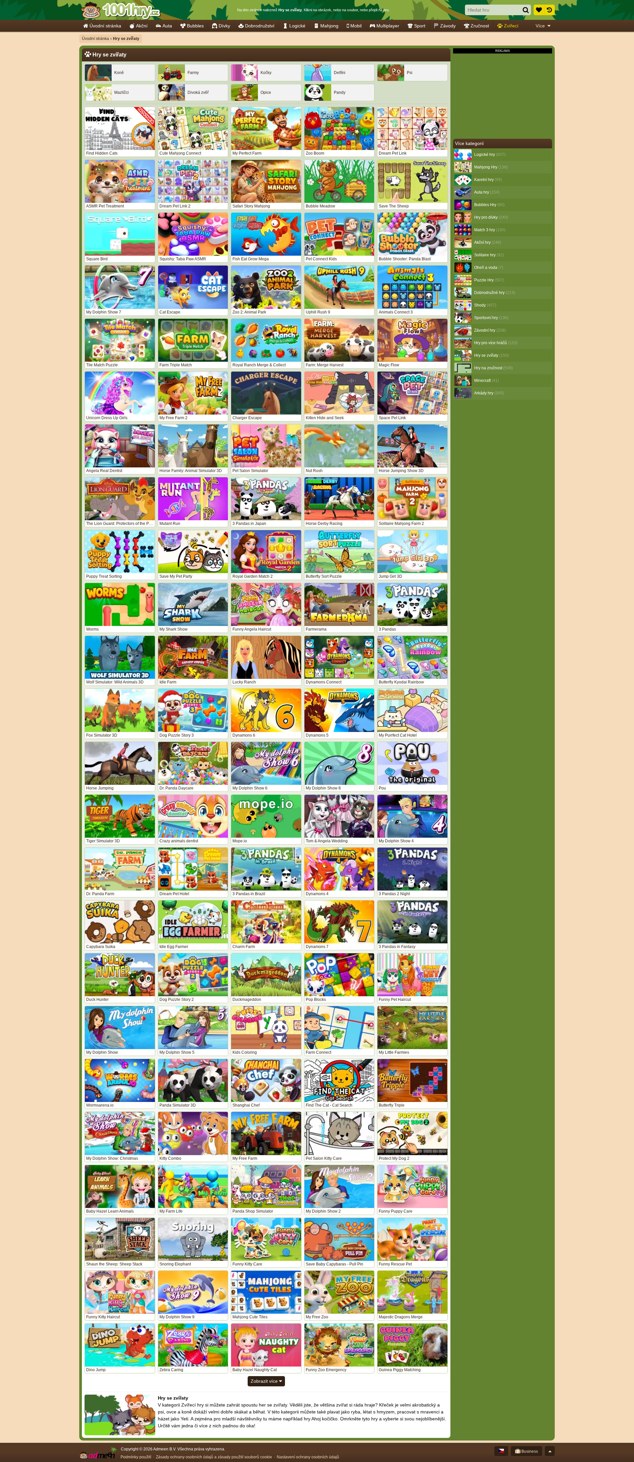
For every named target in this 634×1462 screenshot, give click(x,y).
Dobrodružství (259, 25)
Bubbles (195, 25)
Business (529, 1451)
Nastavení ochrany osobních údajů (308, 1457)
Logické (297, 25)
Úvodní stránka (105, 25)
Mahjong (329, 25)
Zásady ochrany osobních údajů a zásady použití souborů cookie (214, 1457)
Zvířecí (511, 25)
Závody (448, 25)
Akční (142, 25)
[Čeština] (501, 1451)
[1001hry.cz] (120, 10)
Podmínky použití (136, 1457)
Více (540, 25)
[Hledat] (525, 10)
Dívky (224, 25)
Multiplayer (387, 25)
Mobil (356, 25)
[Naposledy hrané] (549, 10)
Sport (419, 25)
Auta (167, 25)
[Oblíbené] (539, 10)
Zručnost (480, 25)
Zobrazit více (265, 1381)
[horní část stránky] (550, 1451)
